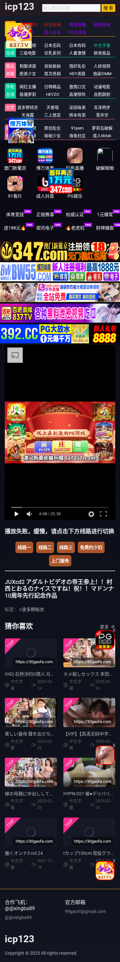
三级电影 (28, 53)
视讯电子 (45, 227)
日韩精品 (52, 86)
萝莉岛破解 (102, 128)
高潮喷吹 (77, 94)
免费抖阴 (28, 128)
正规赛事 (45, 214)
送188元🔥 (15, 227)
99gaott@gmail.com (85, 911)
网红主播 (28, 86)
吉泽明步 (102, 107)
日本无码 (52, 45)
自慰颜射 (102, 94)
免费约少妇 (91, 547)
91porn (77, 128)
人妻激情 (77, 53)
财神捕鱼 (105, 227)
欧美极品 (102, 53)
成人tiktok (102, 135)
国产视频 (28, 45)
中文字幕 (102, 45)
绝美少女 (28, 73)
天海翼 (27, 115)
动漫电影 (102, 86)
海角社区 (77, 135)
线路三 (66, 547)
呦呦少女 (52, 135)
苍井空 (102, 115)
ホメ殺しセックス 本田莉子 (90, 674)
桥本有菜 (77, 115)
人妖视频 (102, 66)
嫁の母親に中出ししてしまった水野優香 (45, 793)
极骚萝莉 (28, 94)
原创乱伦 (52, 128)
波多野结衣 (27, 107)
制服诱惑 (28, 66)
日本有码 (77, 45)
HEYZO (52, 94)
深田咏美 (77, 107)
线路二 (45, 547)
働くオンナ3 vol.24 (24, 853)
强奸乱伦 (77, 66)
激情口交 (77, 86)
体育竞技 (15, 214)
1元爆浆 (105, 214)
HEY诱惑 (77, 73)
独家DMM (102, 73)
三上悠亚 (52, 115)
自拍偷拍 (52, 66)
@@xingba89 (18, 917)
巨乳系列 (52, 53)
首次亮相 (52, 73)
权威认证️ (75, 214)
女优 (10, 107)
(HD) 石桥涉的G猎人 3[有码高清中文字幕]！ (48, 674)
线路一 (24, 547)
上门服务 (60, 560)
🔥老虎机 (75, 227)
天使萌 (52, 107)
